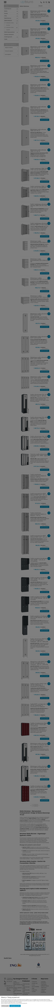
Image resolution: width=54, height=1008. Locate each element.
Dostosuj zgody (5, 1005)
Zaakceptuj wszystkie (15, 1005)
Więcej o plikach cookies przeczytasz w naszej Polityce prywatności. (14, 1003)
